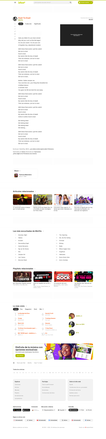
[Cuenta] (91, 2)
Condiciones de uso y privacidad (78, 387)
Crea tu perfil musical (47, 384)
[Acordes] (15, 31)
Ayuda (71, 384)
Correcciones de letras (48, 393)
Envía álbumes (46, 387)
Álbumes (17, 390)
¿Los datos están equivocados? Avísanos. (42, 149)
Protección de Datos (75, 390)
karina (23, 151)
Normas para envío (74, 395)
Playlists (17, 393)
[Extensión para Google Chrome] (36, 410)
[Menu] (15, 2)
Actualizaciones (19, 395)
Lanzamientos (18, 398)
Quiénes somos (73, 393)
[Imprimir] (15, 34)
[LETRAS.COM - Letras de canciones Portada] (21, 2)
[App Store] (26, 410)
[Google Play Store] (17, 410)
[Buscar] (70, 2)
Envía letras (45, 390)
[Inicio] (14, 363)
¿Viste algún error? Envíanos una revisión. (25, 153)
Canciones (17, 384)
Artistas (17, 387)
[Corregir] (15, 36)
